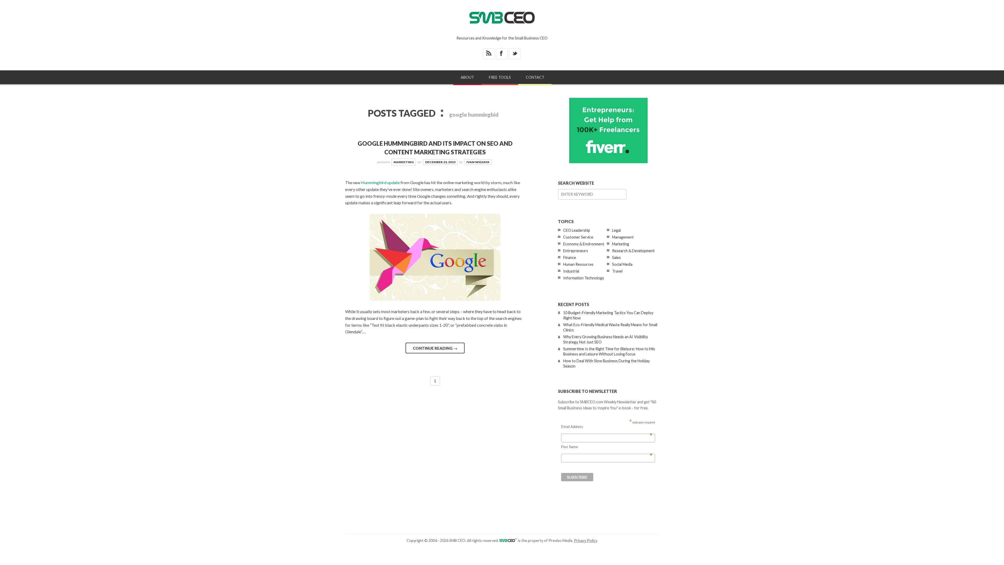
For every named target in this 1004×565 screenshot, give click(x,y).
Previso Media (560, 540)
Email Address (606, 427)
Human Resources (578, 264)
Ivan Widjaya (477, 162)
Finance (569, 257)
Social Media (622, 264)
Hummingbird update (380, 182)
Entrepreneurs (575, 250)
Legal (616, 230)
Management (623, 237)
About (467, 77)
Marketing (403, 162)
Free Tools (500, 77)
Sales (616, 257)
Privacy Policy (585, 540)
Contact (535, 77)
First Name (606, 447)
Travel (617, 271)
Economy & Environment (583, 244)
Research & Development (633, 250)
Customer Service (578, 237)
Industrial (571, 271)
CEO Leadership (576, 230)
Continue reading (435, 348)
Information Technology (583, 278)
